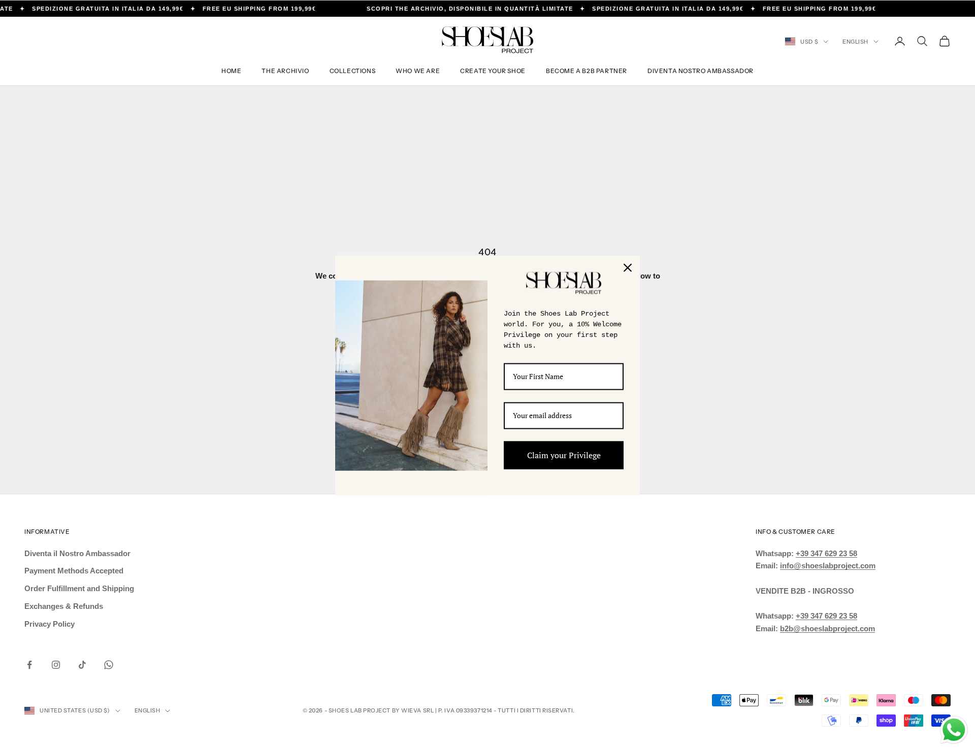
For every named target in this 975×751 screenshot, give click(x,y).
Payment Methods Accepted (73, 570)
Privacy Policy (49, 624)
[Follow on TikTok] (82, 665)
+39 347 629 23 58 (826, 553)
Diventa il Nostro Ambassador (77, 553)
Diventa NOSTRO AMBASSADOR (700, 71)
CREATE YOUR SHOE (493, 71)
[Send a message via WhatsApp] (954, 730)
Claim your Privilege (564, 454)
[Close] (627, 268)
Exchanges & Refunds (63, 606)
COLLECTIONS (353, 71)
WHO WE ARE (418, 71)
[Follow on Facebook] (29, 665)
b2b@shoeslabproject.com (827, 628)
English (855, 41)
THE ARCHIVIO (285, 71)
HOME (231, 71)
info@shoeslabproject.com (827, 565)
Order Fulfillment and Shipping (79, 588)
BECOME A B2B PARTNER (586, 71)
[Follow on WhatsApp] (109, 665)
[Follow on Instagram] (56, 665)
